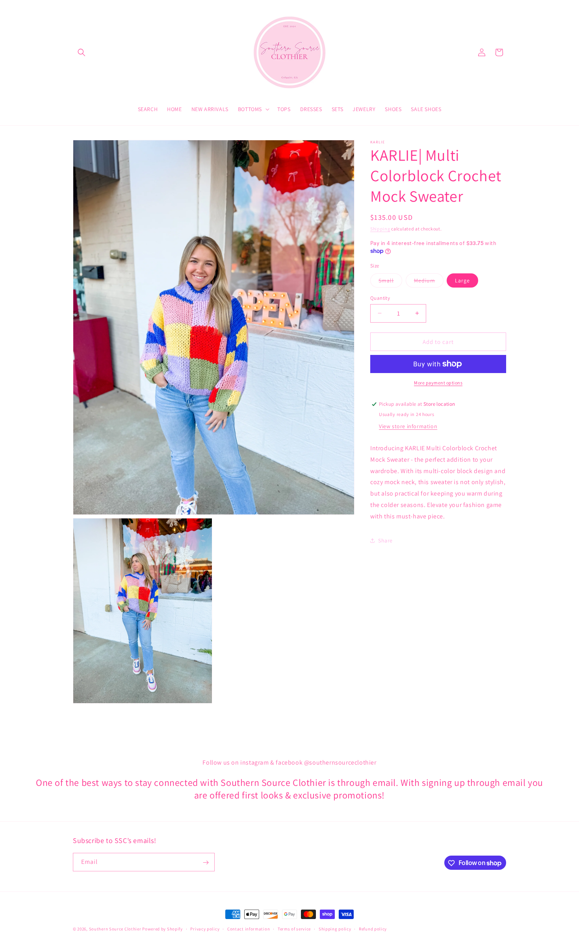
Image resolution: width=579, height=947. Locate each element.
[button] (81, 52)
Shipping (380, 229)
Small (390, 281)
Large (462, 280)
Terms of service (294, 928)
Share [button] (385, 540)
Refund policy (373, 928)
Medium (429, 281)
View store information (408, 426)
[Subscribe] (205, 862)
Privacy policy (204, 928)
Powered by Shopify (162, 929)
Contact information (248, 928)
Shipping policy (335, 928)
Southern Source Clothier (115, 929)
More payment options (438, 383)
